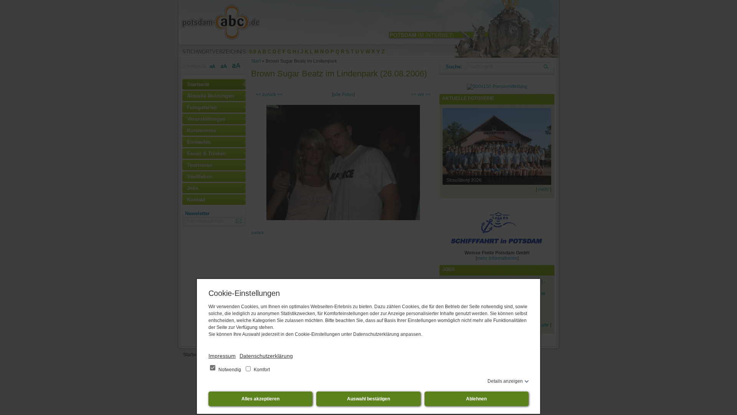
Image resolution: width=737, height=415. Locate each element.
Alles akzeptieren (260, 399)
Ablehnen (476, 399)
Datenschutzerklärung (266, 356)
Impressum (222, 356)
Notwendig (229, 369)
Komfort (261, 369)
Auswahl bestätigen (368, 399)
